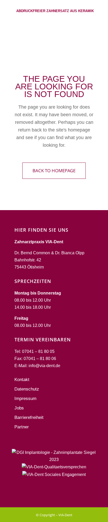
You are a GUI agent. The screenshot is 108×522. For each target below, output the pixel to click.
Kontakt (21, 379)
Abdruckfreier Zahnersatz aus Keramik (55, 11)
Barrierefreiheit (29, 417)
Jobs (19, 408)
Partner (21, 426)
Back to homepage (54, 171)
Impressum (25, 398)
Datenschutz (26, 389)
